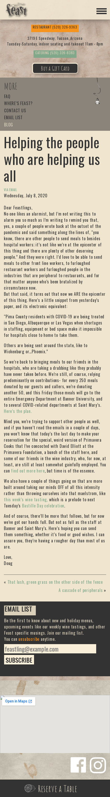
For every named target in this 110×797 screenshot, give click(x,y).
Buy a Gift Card (55, 68)
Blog (8, 125)
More (10, 86)
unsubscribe (28, 639)
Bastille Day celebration (43, 506)
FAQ (7, 96)
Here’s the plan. (18, 411)
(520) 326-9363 (55, 27)
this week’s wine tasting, (26, 499)
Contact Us (15, 111)
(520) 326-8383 (55, 52)
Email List (13, 118)
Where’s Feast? (18, 103)
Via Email (10, 189)
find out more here (28, 471)
